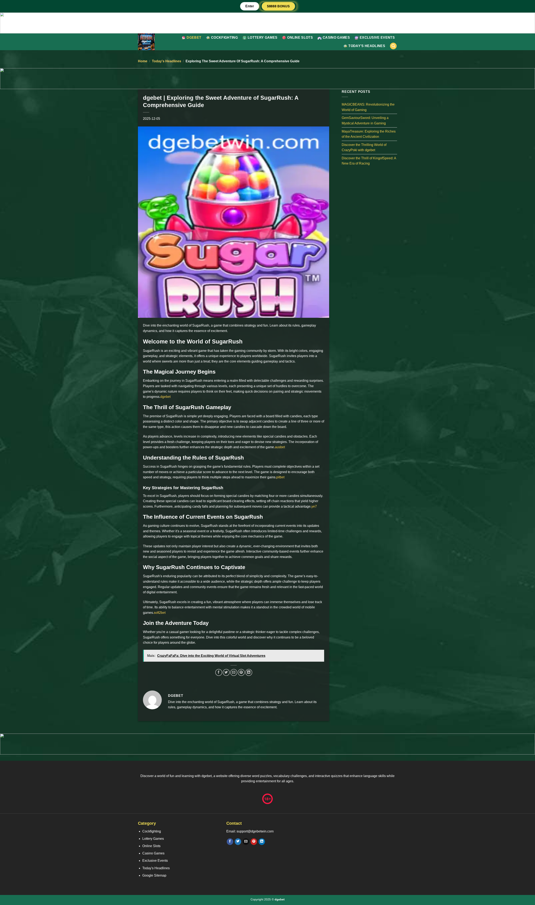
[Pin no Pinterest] (241, 672)
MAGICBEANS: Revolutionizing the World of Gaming (368, 107)
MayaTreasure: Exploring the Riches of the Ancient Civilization (369, 133)
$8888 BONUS (278, 6)
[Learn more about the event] (267, 22)
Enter (249, 6)
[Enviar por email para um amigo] (233, 672)
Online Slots (300, 37)
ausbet (280, 447)
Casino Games (336, 37)
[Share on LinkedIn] (248, 672)
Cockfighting (224, 37)
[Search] (393, 46)
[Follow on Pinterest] (254, 841)
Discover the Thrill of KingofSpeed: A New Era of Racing (369, 160)
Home (142, 61)
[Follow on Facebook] (230, 841)
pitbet (280, 477)
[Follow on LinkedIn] (262, 841)
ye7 (314, 506)
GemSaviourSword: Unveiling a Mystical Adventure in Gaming (365, 120)
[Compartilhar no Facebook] (218, 672)
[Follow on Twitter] (238, 841)
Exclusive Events (377, 37)
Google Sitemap (154, 875)
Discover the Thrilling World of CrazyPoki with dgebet (364, 147)
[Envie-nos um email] (246, 841)
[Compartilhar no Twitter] (226, 672)
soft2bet (160, 612)
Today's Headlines (366, 46)
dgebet (194, 37)
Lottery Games (262, 37)
